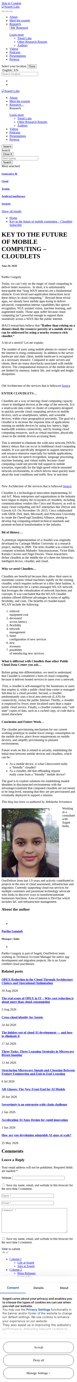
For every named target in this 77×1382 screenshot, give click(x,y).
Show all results (11, 211)
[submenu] (22, 105)
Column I (15, 1259)
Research (22, 27)
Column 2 (15, 1269)
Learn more (16, 34)
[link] (11, 6)
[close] (7, 11)
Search (7, 146)
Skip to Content (11, 3)
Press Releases (26, 1273)
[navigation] (11, 11)
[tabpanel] (38, 940)
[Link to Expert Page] (38, 917)
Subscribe (15, 225)
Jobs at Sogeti (26, 1266)
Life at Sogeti (25, 1262)
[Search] (3, 11)
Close (32, 66)
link (13, 27)
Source (66, 385)
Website (6, 1177)
